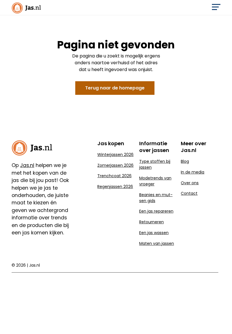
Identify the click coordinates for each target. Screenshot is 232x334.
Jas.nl (34, 265)
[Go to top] (220, 320)
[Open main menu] (216, 8)
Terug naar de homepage (115, 88)
